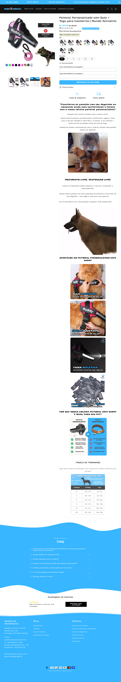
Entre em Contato (39, 631)
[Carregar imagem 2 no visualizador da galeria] (24, 82)
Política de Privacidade (80, 625)
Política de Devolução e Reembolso (84, 628)
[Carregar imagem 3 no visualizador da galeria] (35, 82)
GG (85, 58)
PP (62, 58)
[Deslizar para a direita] (53, 82)
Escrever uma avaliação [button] (76, 604)
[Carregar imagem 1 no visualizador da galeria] (14, 82)
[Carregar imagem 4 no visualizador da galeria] (45, 82)
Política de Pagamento (79, 631)
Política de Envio (78, 635)
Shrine (70, 670)
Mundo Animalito (57, 670)
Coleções (36, 628)
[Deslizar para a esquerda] (6, 82)
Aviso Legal (76, 641)
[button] (108, 9)
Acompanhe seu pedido (41, 635)
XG (92, 58)
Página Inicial (38, 625)
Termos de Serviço (78, 638)
